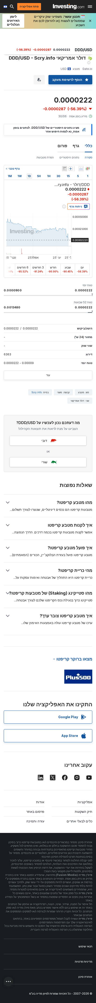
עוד (48, 375)
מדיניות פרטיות (83, 961)
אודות (40, 802)
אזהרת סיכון (85, 976)
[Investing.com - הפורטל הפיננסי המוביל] (68, 6)
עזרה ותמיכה (35, 821)
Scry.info (36, 392)
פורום (62, 145)
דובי (44, 441)
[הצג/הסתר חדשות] (64, 168)
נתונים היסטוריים (69, 157)
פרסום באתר (35, 812)
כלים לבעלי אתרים (79, 821)
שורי (44, 462)
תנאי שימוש (85, 946)
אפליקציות (85, 802)
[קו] (81, 168)
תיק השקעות (83, 812)
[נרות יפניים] (87, 168)
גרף (76, 145)
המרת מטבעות (45, 157)
